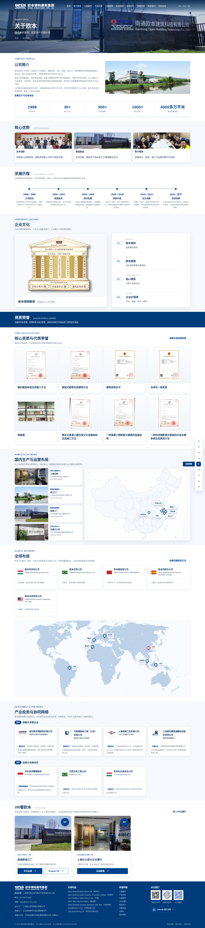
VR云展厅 (123, 901)
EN (184, 6)
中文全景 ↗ (30, 871)
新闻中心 (130, 6)
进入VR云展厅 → (181, 811)
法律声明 (187, 924)
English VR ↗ (56, 871)
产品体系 (98, 6)
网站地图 (122, 915)
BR (189, 6)
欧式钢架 (120, 6)
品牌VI (121, 912)
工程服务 (88, 6)
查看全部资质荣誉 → (179, 338)
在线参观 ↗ (102, 871)
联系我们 (151, 6)
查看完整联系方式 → (179, 560)
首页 (69, 6)
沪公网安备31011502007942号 (65, 924)
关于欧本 (77, 6)
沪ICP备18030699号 (43, 924)
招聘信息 (141, 6)
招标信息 (162, 6)
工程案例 (109, 6)
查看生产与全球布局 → (26, 95)
